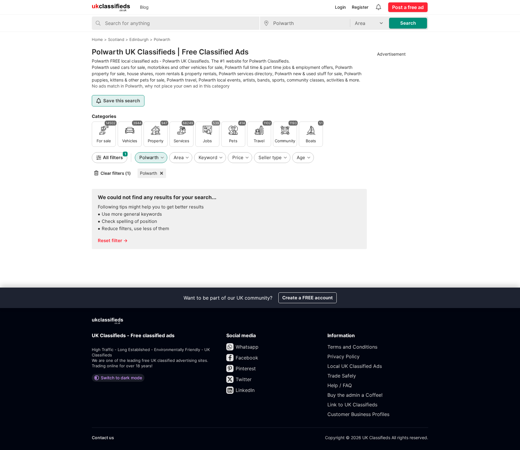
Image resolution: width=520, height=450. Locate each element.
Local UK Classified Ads (354, 366)
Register (360, 7)
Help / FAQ (339, 385)
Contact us (103, 437)
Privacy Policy (343, 356)
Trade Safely (341, 376)
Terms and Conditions (352, 347)
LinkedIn (245, 390)
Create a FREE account (307, 298)
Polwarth (148, 173)
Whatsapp (247, 347)
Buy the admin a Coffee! (354, 395)
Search (408, 23)
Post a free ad (408, 7)
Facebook (247, 358)
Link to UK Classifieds (352, 405)
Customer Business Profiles (358, 414)
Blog (144, 7)
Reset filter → (113, 240)
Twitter (244, 379)
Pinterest (246, 368)
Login (340, 7)
